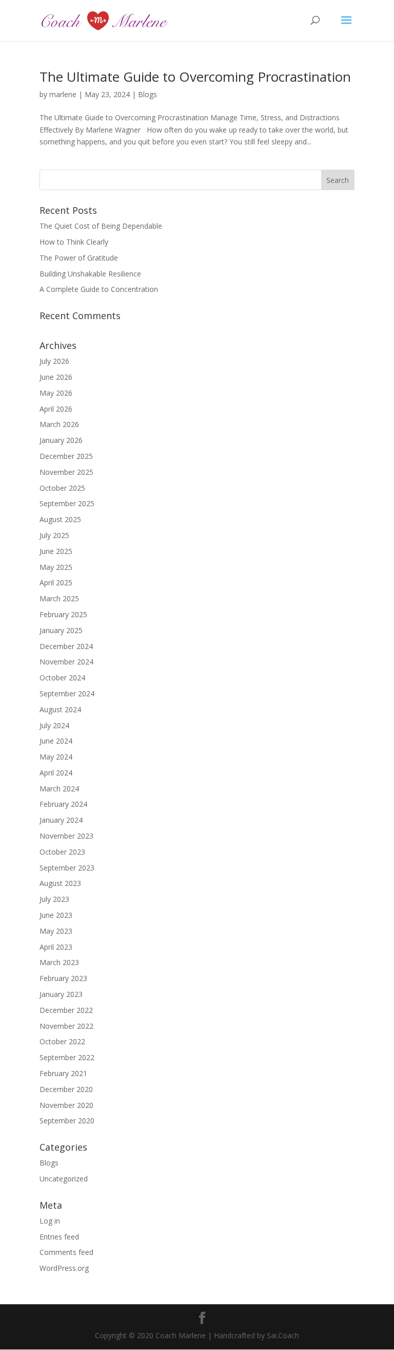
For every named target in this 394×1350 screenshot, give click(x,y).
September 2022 (67, 1057)
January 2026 (61, 440)
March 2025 (59, 598)
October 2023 (62, 852)
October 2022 (62, 1041)
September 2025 (67, 503)
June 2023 (56, 915)
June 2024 (56, 741)
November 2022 (66, 1026)
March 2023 (59, 962)
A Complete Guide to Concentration (99, 289)
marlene (62, 94)
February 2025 (63, 614)
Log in (50, 1221)
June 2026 (56, 377)
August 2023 (60, 883)
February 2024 (63, 804)
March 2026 (59, 424)
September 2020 (67, 1120)
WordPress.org (64, 1268)
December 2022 (66, 1010)
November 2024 (66, 662)
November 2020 (66, 1105)
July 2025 (54, 535)
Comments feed (66, 1252)
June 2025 (56, 551)
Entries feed (59, 1237)
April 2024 (56, 773)
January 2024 (61, 820)
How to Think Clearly (74, 242)
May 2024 (56, 757)
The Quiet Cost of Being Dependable (101, 226)
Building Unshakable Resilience (90, 274)
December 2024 (66, 646)
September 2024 (67, 693)
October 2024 (62, 677)
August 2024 (60, 709)
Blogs (147, 94)
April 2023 (56, 947)
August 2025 (60, 519)
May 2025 (56, 567)
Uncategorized (64, 1178)
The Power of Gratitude (79, 258)
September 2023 (67, 868)
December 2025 (66, 456)
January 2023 (61, 994)
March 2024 (59, 788)
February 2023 (63, 978)
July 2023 (54, 899)
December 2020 (66, 1089)
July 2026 (54, 361)
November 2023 (66, 836)
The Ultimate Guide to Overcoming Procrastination (195, 76)
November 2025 (66, 472)
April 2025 (56, 582)
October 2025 (62, 488)
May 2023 (56, 931)
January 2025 (61, 630)
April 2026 (56, 409)
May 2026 (56, 393)
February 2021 (63, 1073)
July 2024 (54, 725)
